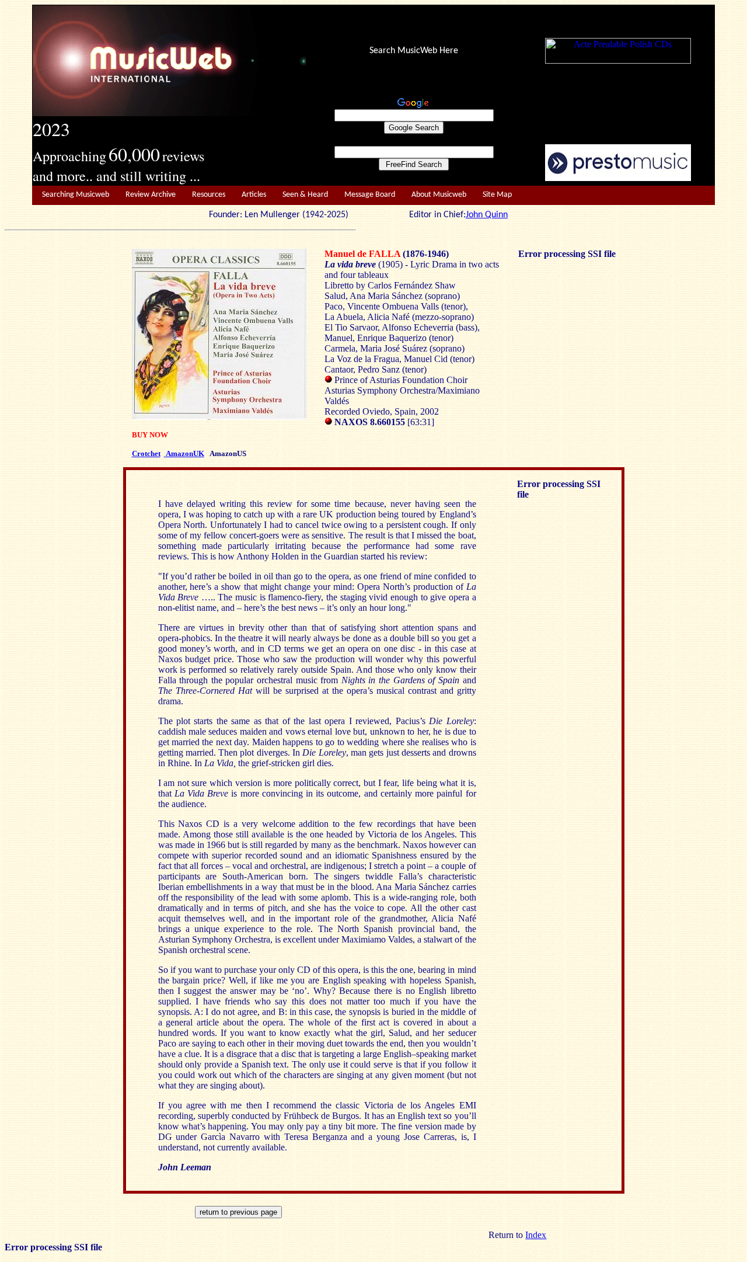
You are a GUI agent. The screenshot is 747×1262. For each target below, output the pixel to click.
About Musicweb (438, 194)
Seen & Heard (305, 194)
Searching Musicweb (75, 194)
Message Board (369, 194)
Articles (254, 194)
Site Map (497, 194)
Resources (208, 194)
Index (535, 1235)
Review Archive (150, 194)
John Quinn (487, 215)
